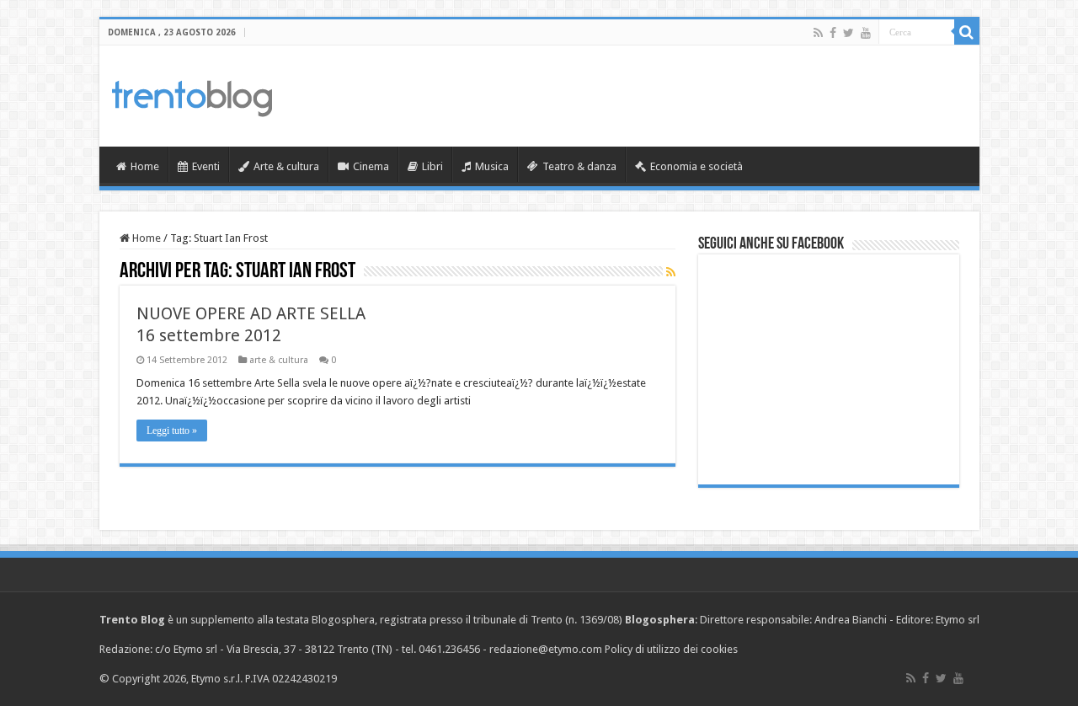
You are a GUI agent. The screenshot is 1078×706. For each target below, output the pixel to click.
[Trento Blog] (192, 95)
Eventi (206, 166)
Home (145, 166)
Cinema (371, 166)
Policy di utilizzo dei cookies (671, 649)
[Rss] (818, 33)
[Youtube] (866, 33)
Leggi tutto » (172, 430)
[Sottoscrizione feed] (670, 272)
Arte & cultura (286, 166)
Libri (432, 166)
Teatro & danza (579, 166)
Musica (492, 166)
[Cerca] (966, 32)
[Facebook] (833, 33)
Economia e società (696, 166)
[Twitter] (848, 33)
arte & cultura (278, 360)
